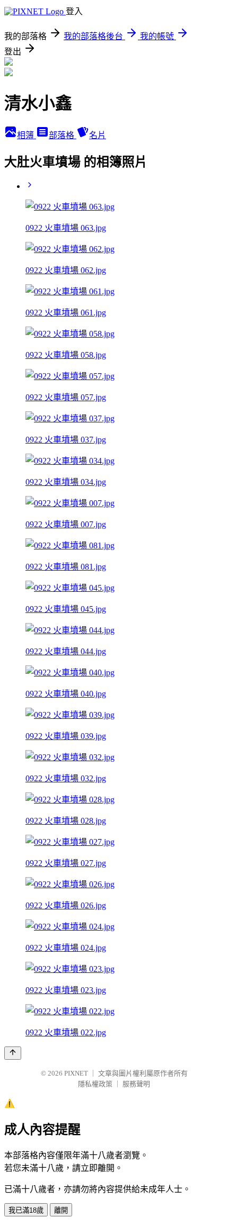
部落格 (62, 135)
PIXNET (76, 1073)
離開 (61, 1210)
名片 (97, 135)
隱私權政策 (95, 1084)
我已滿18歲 (25, 1210)
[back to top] (12, 1053)
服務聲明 (136, 1084)
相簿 (26, 135)
